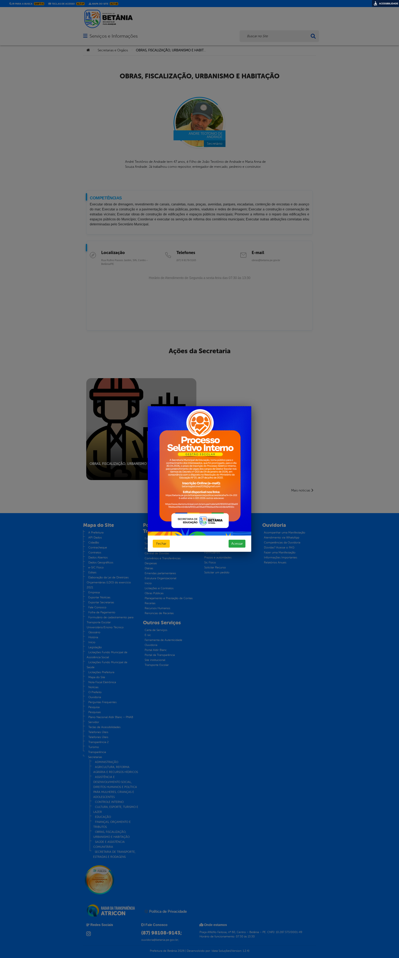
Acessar (237, 544)
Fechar (161, 544)
